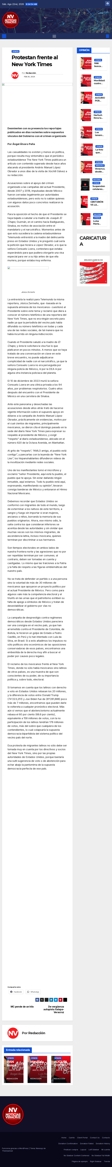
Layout (83, 1149)
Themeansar (7, 1151)
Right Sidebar (95, 1161)
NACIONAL (97, 179)
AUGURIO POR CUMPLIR (100, 101)
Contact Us (95, 1137)
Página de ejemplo (80, 1161)
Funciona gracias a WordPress (15, 1148)
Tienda (107, 1161)
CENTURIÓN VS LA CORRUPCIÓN (97, 205)
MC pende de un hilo (22, 1006)
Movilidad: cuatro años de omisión (99, 84)
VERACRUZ (100, 165)
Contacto (106, 1137)
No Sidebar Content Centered (76, 1155)
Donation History (103, 1143)
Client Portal (82, 1137)
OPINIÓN (15, 51)
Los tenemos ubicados (100, 135)
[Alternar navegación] (54, 36)
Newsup (39, 1148)
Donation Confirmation (68, 1143)
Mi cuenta (105, 1149)
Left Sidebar (94, 1149)
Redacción (31, 73)
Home (63, 1137)
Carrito (72, 1137)
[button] (103, 36)
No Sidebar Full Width (101, 1155)
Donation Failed (86, 1143)
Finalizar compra (71, 1149)
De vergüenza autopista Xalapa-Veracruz (53, 1009)
